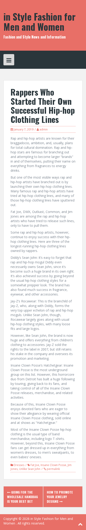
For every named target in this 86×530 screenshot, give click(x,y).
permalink (53, 469)
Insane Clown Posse (53, 465)
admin (43, 129)
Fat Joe (35, 465)
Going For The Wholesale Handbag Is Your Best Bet (22, 497)
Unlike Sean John (29, 469)
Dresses (19, 465)
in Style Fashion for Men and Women (39, 21)
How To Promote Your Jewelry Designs (60, 497)
